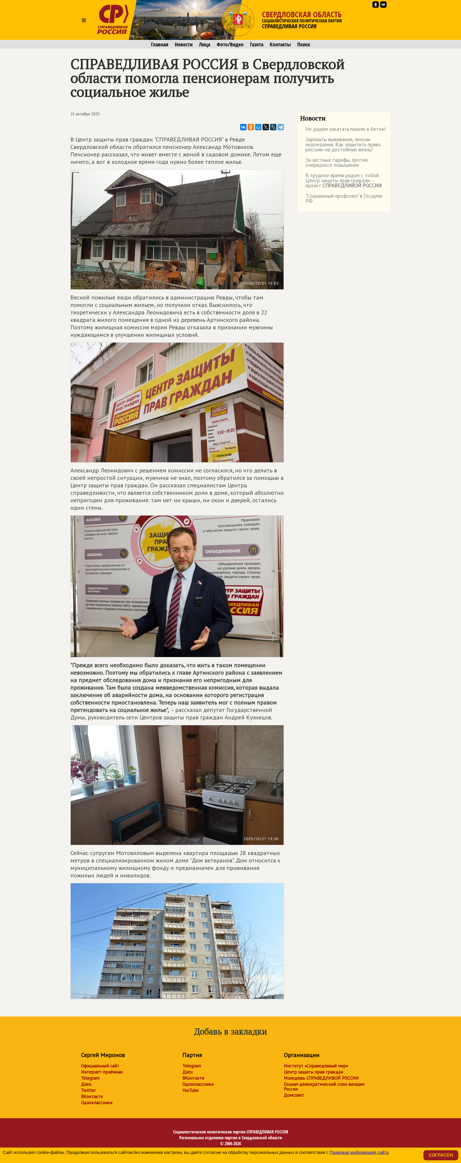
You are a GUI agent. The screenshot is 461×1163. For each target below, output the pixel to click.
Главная (159, 44)
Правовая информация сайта (358, 1152)
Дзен (86, 1084)
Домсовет (294, 1095)
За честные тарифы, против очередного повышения (334, 162)
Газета (256, 44)
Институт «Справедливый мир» (316, 1065)
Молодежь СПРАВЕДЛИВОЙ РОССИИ (321, 1078)
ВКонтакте (92, 1096)
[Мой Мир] (258, 127)
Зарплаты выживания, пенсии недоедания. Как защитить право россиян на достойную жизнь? (340, 145)
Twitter (88, 1090)
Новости (184, 44)
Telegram (90, 1078)
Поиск (303, 44)
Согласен (441, 1155)
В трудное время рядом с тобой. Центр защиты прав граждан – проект (341, 181)
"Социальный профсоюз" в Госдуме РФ (341, 198)
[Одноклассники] (251, 127)
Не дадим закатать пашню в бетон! (343, 130)
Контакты (280, 44)
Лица (204, 44)
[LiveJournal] (273, 127)
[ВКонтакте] (243, 127)
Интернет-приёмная (101, 1071)
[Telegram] (280, 127)
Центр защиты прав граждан (313, 1071)
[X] (266, 127)
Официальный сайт (100, 1065)
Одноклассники (96, 1102)
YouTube (190, 1090)
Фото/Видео (230, 44)
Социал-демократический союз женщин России (324, 1086)
